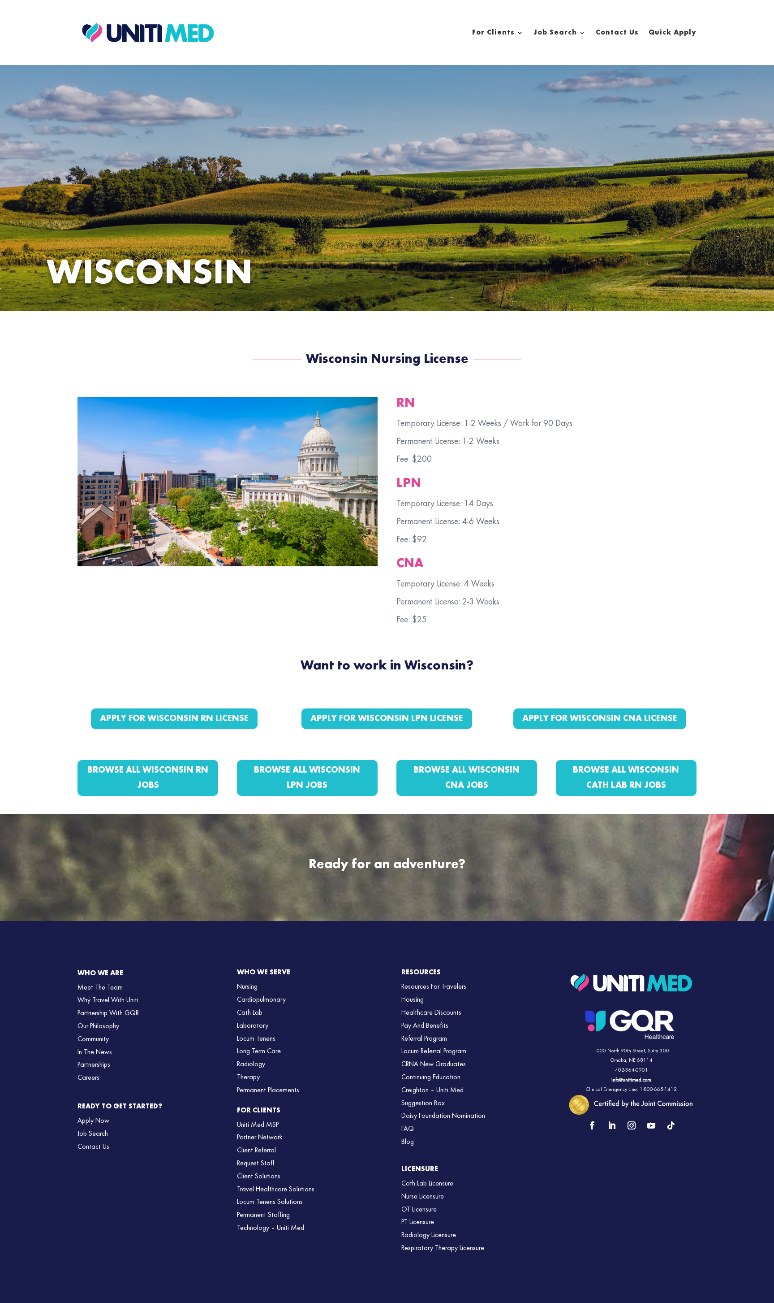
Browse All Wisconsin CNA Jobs (466, 778)
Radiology (251, 1064)
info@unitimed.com (631, 1080)
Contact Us (617, 32)
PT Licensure (417, 1222)
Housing (412, 999)
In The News (94, 1052)
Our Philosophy (98, 1026)
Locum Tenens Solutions (270, 1202)
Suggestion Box (423, 1103)
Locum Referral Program (433, 1051)
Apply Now (93, 1121)
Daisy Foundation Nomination (443, 1116)
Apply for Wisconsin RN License (174, 718)
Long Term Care (259, 1051)
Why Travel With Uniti (107, 1000)
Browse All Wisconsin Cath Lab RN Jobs (626, 778)
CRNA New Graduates (433, 1064)
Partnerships (93, 1064)
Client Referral (256, 1150)
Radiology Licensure (428, 1235)
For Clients (493, 32)
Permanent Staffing (263, 1215)
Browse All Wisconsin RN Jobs (147, 778)
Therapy (248, 1077)
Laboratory (252, 1025)
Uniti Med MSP (258, 1125)
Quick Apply (673, 32)
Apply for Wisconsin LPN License (386, 718)
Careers (88, 1077)
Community (93, 1039)
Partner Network (259, 1137)
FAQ (407, 1129)
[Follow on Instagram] (632, 1125)
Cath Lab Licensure (427, 1183)
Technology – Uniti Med (270, 1228)
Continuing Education (430, 1077)
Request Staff (255, 1163)
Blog (407, 1142)
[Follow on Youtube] (651, 1125)
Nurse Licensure (422, 1196)
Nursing (247, 986)
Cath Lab (249, 1012)
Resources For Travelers (433, 986)
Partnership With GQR (108, 1013)
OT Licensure (419, 1209)
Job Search (555, 32)
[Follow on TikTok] (671, 1125)
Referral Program (424, 1038)
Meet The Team (100, 987)
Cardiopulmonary (261, 999)
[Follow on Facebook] (592, 1125)
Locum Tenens (256, 1038)
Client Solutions (258, 1176)
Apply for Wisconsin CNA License (599, 718)
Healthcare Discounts (431, 1012)
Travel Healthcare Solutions (275, 1189)
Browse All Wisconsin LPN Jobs (307, 778)
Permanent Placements (268, 1090)
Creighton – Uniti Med (432, 1090)
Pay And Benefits (424, 1025)
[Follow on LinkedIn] (612, 1125)
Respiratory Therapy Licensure (442, 1248)
